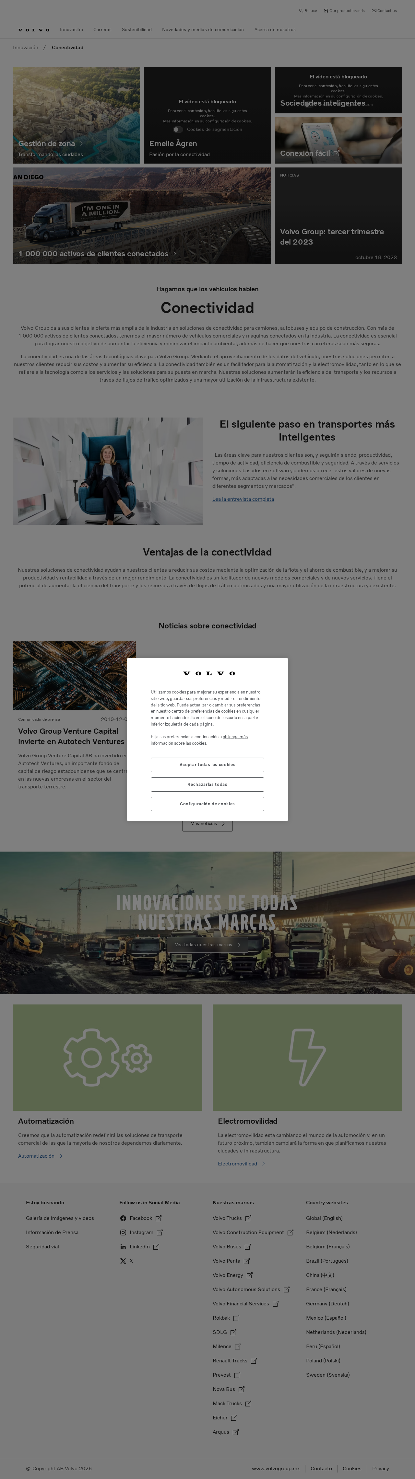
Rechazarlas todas (207, 784)
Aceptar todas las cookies (207, 764)
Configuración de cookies (207, 803)
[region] (207, 739)
